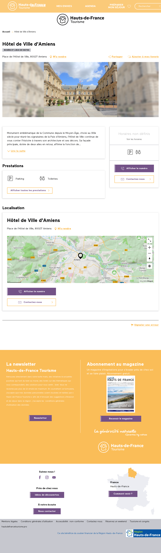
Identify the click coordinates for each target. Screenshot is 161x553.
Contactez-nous (94, 522)
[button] (129, 57)
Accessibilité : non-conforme (70, 522)
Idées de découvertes (47, 495)
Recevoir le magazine (121, 419)
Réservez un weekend (116, 522)
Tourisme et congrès (139, 522)
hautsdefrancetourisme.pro (14, 527)
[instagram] (46, 478)
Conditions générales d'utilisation (37, 522)
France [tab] (114, 482)
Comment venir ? (123, 494)
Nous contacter (47, 511)
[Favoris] (129, 6)
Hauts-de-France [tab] (119, 486)
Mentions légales (10, 522)
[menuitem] (24, 6)
